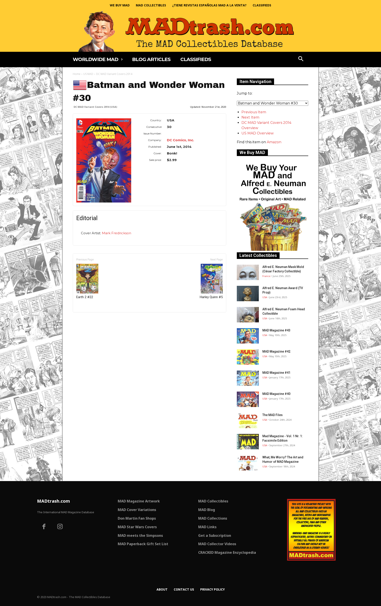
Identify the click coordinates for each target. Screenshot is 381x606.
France (266, 276)
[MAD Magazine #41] (248, 378)
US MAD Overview (257, 133)
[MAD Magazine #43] (248, 336)
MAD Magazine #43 (276, 330)
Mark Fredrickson (116, 233)
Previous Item (253, 112)
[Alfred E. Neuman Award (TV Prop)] (248, 293)
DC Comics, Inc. (180, 140)
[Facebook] (44, 527)
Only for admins (88, 320)
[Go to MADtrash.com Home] (190, 31)
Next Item (250, 117)
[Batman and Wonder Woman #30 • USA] (103, 160)
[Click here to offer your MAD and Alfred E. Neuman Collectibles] (272, 249)
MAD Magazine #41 (276, 372)
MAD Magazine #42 (276, 351)
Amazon (274, 142)
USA (264, 297)
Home (76, 74)
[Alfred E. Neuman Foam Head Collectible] (248, 314)
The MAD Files (272, 415)
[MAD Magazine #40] (248, 399)
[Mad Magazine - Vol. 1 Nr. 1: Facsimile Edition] (248, 441)
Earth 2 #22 (84, 297)
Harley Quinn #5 (211, 297)
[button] (300, 59)
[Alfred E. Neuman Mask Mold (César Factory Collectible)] (248, 272)
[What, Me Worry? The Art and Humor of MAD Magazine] (248, 462)
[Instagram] (60, 527)
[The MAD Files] (248, 420)
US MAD (88, 74)
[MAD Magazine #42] (248, 357)
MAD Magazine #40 (276, 394)
